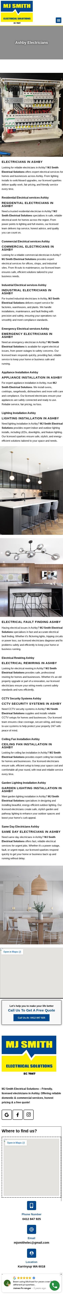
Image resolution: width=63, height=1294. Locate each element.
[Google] (7, 1115)
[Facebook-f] (18, 1115)
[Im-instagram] (29, 1115)
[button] (58, 20)
